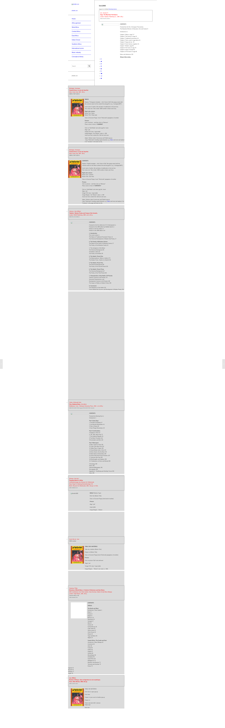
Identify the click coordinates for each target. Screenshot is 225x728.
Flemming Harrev (113, 9)
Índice (111, 140)
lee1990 (102, 6)
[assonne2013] (1, 364)
